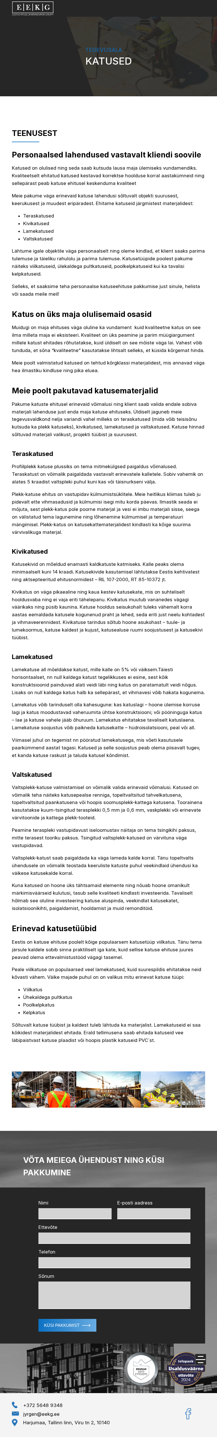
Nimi (43, 1203)
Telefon (46, 1252)
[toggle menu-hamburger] (200, 1359)
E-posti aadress (135, 1203)
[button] (67, 1325)
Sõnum (46, 1276)
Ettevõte (47, 1227)
